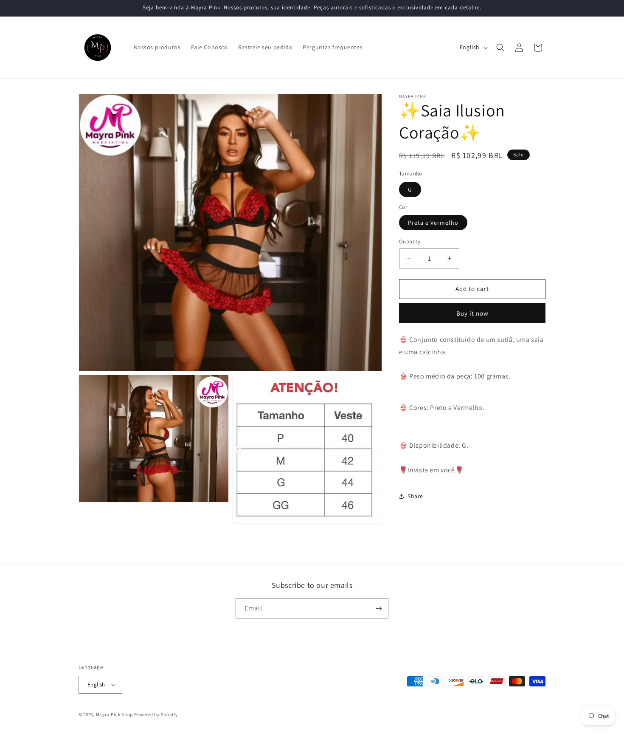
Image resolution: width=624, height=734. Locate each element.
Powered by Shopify (156, 714)
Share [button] (415, 496)
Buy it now (472, 313)
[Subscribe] (378, 608)
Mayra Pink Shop (114, 714)
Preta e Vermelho (433, 222)
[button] (500, 47)
